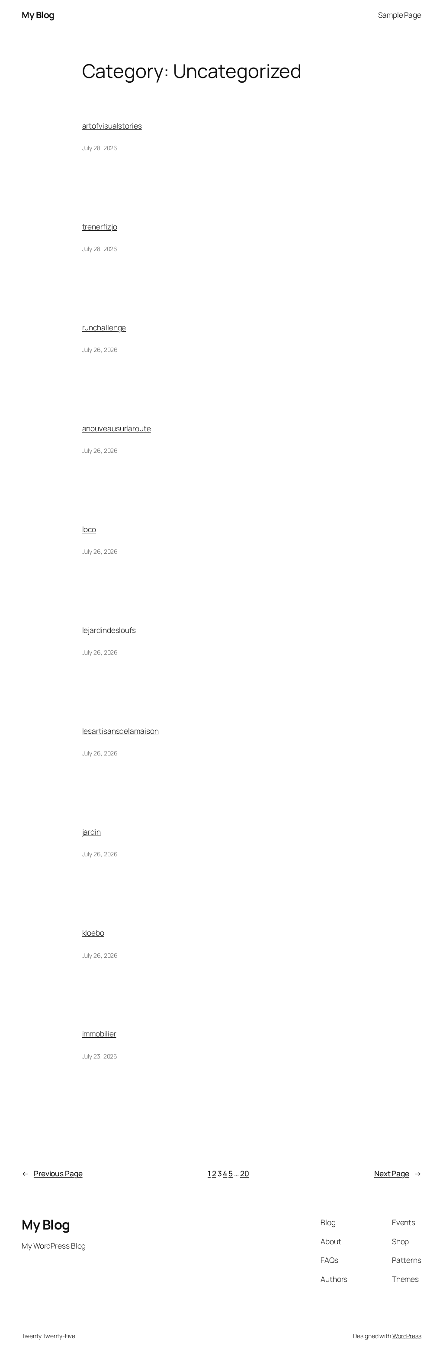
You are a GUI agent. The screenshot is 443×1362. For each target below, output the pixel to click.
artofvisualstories (112, 125)
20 (244, 1173)
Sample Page (399, 15)
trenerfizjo (99, 226)
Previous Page (52, 1173)
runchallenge (104, 327)
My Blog (38, 15)
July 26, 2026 (100, 349)
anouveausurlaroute (116, 428)
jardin (91, 831)
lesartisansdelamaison (120, 731)
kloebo (93, 932)
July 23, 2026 (100, 1056)
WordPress (406, 1336)
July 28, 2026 (100, 148)
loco (89, 529)
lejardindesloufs (109, 630)
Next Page (397, 1173)
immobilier (99, 1033)
